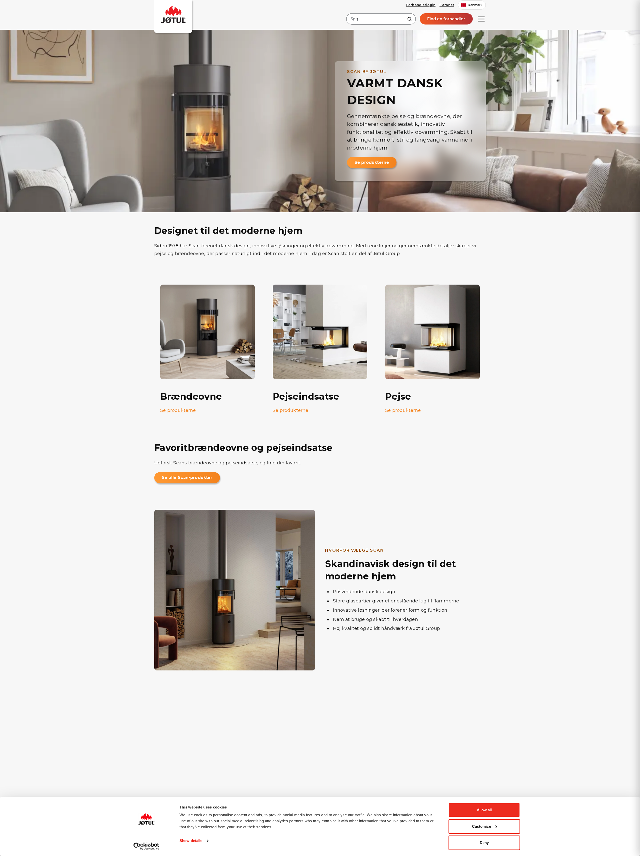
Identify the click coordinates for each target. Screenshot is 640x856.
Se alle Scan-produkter (187, 477)
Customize (481, 826)
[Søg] (410, 19)
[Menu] (481, 19)
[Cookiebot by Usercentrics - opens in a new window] (146, 846)
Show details (191, 840)
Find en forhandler (446, 19)
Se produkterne (371, 162)
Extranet (447, 5)
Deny (484, 842)
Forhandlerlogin (421, 5)
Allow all (484, 810)
